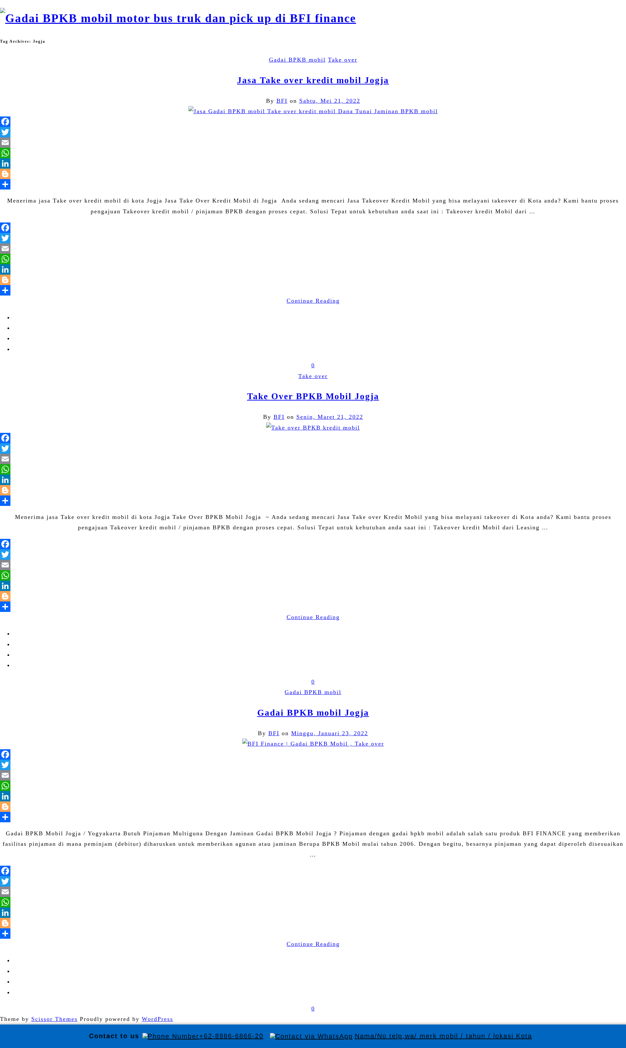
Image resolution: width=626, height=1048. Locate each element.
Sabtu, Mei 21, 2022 (329, 101)
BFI (282, 101)
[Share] (313, 184)
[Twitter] (313, 132)
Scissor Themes (54, 1019)
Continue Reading (313, 300)
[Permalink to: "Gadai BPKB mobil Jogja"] (313, 743)
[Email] (313, 142)
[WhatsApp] (313, 153)
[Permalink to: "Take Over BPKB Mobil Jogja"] (313, 427)
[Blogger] (313, 174)
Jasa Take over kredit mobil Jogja (313, 80)
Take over (342, 59)
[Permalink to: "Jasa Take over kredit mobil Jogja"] (313, 111)
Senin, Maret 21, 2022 (329, 417)
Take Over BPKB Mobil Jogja (313, 396)
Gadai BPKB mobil (297, 59)
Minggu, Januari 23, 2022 (329, 733)
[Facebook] (313, 121)
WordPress (157, 1019)
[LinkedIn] (313, 163)
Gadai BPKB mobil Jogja (313, 713)
